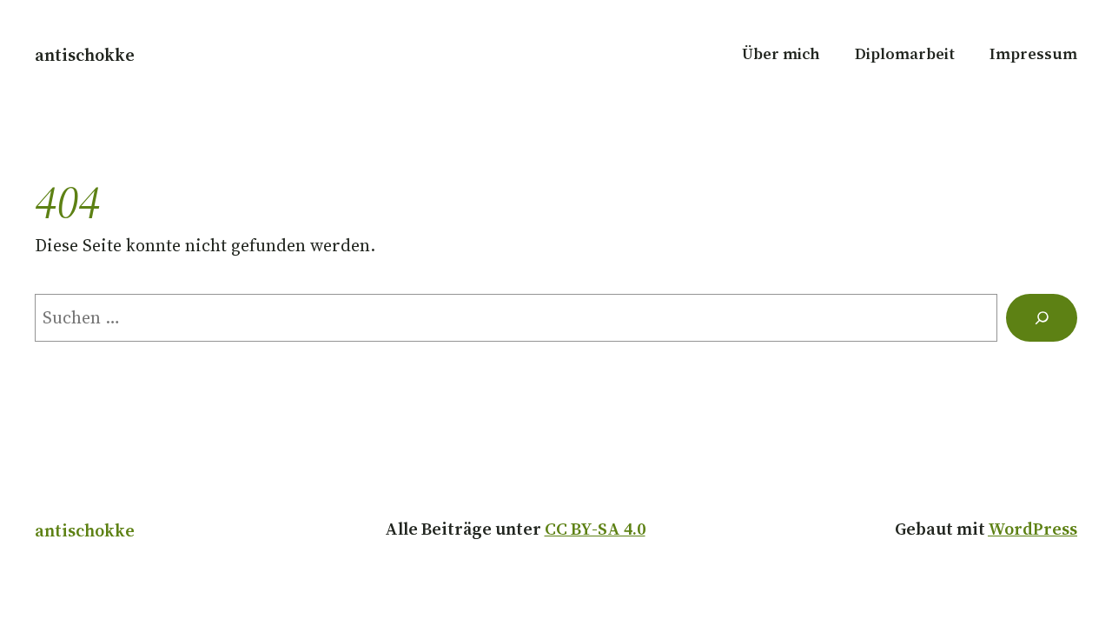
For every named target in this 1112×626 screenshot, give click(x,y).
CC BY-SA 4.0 (595, 528)
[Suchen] (1041, 318)
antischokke (85, 55)
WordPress (1032, 528)
